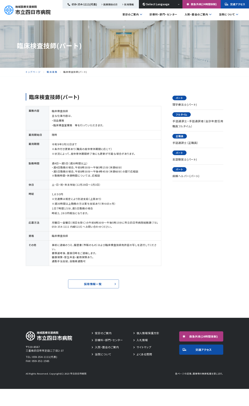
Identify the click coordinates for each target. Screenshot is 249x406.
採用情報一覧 (93, 284)
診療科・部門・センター (164, 14)
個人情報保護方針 (148, 333)
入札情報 (142, 340)
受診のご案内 (130, 14)
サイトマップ (144, 347)
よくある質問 (144, 354)
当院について (227, 14)
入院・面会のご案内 (196, 14)
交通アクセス (237, 4)
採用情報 (129, 4)
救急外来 (203, 336)
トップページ (33, 71)
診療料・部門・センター (109, 340)
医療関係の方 (110, 4)
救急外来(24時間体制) (204, 4)
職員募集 (52, 71)
